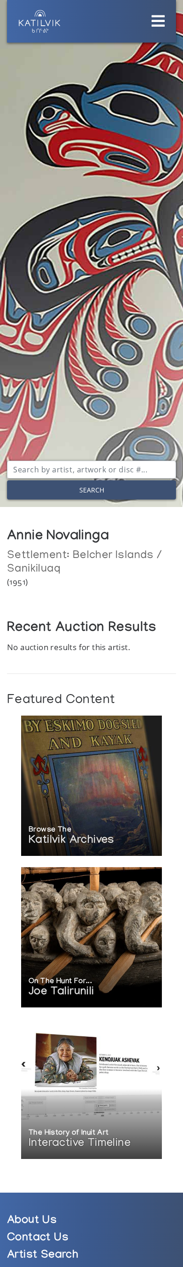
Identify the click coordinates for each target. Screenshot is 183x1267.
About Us (32, 1221)
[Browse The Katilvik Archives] (91, 786)
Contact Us (38, 1238)
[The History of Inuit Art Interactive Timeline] (91, 1089)
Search (91, 489)
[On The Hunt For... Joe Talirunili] (91, 938)
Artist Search (42, 1256)
